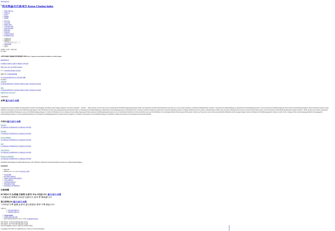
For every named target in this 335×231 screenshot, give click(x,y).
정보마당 (7, 32)
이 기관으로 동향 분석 (7, 77)
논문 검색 (7, 23)
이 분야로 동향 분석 (7, 84)
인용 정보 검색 (8, 28)
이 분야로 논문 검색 (35, 84)
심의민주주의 (5, 150)
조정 (2, 144)
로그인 (6, 14)
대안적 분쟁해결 (6, 138)
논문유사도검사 (9, 34)
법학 (2, 88)
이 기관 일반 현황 (20, 77)
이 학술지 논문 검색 (22, 63)
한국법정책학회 (12, 74)
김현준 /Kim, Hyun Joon (8, 92)
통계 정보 (7, 30)
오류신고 (7, 13)
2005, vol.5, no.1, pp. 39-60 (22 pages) (11, 67)
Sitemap (6, 16)
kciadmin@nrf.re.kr (32, 218)
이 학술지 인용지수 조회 (8, 63)
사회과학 (3, 81)
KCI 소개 (7, 21)
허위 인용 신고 (8, 11)
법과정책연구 (5, 60)
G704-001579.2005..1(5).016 (12, 70)
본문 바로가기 (5, 1)
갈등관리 (3, 125)
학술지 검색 (8, 24)
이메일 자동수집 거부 (10, 217)
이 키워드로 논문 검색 (24, 127)
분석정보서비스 (9, 35)
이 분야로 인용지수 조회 (20, 84)
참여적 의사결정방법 (7, 156)
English (6, 18)
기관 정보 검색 (8, 26)
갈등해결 (3, 131)
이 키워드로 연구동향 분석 (9, 127)
